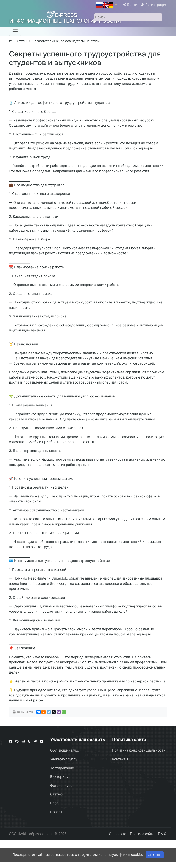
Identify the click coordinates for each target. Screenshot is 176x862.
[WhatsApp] (64, 712)
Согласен (155, 855)
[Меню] (15, 31)
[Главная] (10, 41)
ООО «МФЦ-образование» (30, 834)
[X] (54, 712)
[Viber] (59, 712)
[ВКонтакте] (38, 712)
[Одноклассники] (43, 712)
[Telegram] (49, 712)
